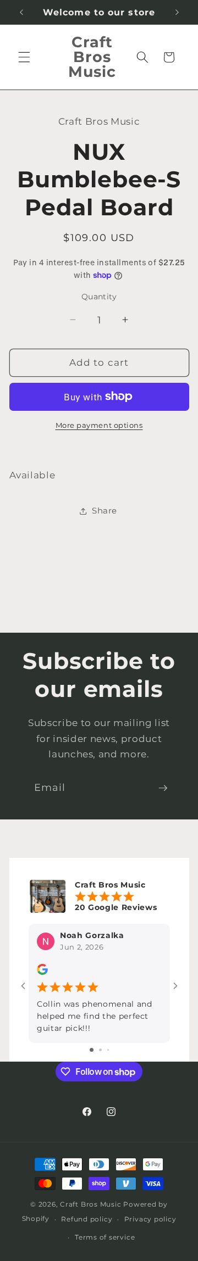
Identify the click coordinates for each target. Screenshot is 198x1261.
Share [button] (104, 510)
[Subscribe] (163, 788)
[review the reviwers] (42, 972)
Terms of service (105, 1237)
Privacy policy (150, 1219)
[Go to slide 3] (108, 1050)
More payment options (99, 425)
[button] (24, 57)
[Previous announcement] (21, 12)
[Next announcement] (177, 12)
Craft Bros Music (90, 1204)
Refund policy (86, 1219)
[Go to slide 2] (100, 1049)
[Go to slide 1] (92, 1050)
